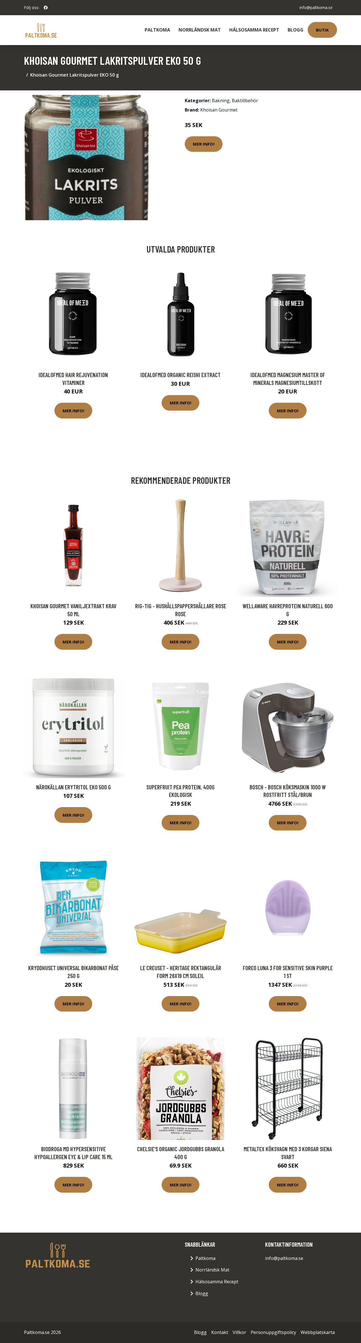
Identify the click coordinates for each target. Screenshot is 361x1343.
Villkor (239, 1332)
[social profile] (45, 7)
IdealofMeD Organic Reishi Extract (180, 374)
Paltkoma (157, 30)
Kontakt (219, 1332)
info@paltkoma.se (316, 7)
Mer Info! (203, 144)
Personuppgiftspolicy (273, 1332)
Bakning (221, 100)
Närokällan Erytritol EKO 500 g (73, 786)
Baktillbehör (245, 100)
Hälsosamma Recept (254, 30)
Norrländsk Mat (200, 30)
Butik (322, 30)
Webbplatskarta (318, 1332)
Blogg (295, 30)
